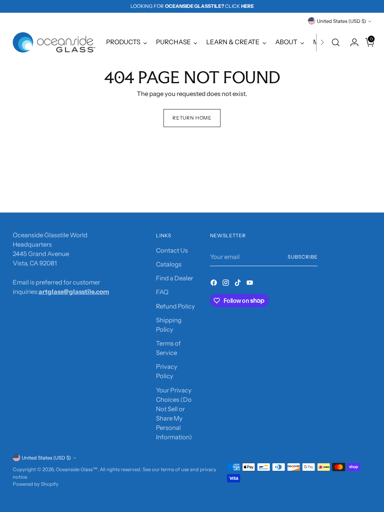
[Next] (322, 42)
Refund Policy (175, 306)
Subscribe (303, 257)
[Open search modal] (335, 42)
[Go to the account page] (351, 42)
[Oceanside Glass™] (54, 42)
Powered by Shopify (35, 484)
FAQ (162, 292)
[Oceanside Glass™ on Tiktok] (238, 284)
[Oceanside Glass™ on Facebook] (214, 284)
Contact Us (172, 250)
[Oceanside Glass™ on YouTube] (250, 284)
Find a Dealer (174, 278)
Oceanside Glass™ (77, 469)
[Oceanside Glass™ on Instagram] (226, 284)
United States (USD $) (341, 21)
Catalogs (169, 264)
